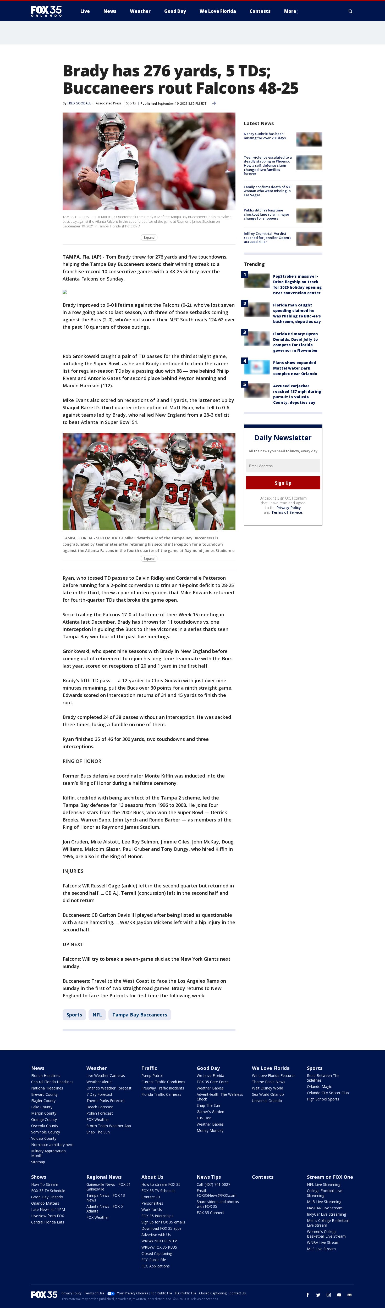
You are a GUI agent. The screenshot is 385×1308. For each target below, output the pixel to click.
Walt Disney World (267, 1088)
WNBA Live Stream (323, 1242)
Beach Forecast (99, 1106)
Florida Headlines (45, 1075)
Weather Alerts (99, 1081)
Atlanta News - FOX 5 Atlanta (104, 1209)
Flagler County (43, 1100)
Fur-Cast (204, 1117)
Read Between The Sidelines (323, 1078)
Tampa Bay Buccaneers (139, 1014)
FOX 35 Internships (157, 1215)
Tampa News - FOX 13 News (105, 1198)
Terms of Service (286, 512)
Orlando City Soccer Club (328, 1092)
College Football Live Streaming (324, 1193)
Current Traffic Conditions (163, 1081)
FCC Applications (155, 1266)
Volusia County (43, 1138)
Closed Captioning (156, 1253)
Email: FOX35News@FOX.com (216, 1193)
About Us (152, 1177)
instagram (328, 1295)
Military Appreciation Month (48, 1153)
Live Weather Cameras (105, 1075)
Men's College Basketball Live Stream (328, 1223)
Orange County (44, 1119)
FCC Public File (153, 1259)
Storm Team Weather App (108, 1125)
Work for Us (151, 1209)
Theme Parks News (268, 1081)
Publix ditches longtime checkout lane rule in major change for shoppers (266, 214)
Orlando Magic (319, 1086)
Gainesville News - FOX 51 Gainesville (108, 1187)
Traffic (149, 1068)
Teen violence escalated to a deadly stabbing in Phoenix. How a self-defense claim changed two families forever (268, 165)
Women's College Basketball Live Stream (326, 1234)
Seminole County (45, 1132)
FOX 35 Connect (210, 1212)
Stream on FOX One (330, 1177)
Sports (131, 103)
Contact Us (150, 1196)
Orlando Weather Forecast (108, 1088)
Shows (38, 1177)
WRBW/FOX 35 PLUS (159, 1247)
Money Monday (210, 1130)
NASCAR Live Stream (325, 1207)
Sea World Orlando (268, 1094)
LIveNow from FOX (47, 1215)
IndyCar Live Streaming (326, 1214)
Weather (96, 1068)
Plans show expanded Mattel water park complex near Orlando (295, 368)
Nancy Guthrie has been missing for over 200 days (265, 135)
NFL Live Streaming (323, 1184)
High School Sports (323, 1099)
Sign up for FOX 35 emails (163, 1222)
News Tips (209, 1177)
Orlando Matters (45, 1203)
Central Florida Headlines (52, 1081)
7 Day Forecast (99, 1094)
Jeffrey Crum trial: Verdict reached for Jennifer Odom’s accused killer (267, 237)
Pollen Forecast (99, 1113)
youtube (339, 1295)
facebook (308, 1295)
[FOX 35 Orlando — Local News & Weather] (48, 11)
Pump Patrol (152, 1075)
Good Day (208, 1068)
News (37, 1068)
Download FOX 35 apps (161, 1228)
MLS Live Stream (321, 1248)
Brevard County (44, 1094)
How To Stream (44, 1184)
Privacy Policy (289, 507)
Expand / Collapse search (351, 11)
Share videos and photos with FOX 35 (218, 1204)
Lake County (41, 1106)
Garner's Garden (210, 1111)
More (290, 11)
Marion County (43, 1113)
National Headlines (47, 1088)
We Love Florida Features (273, 1075)
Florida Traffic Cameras (161, 1094)
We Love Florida (210, 1075)
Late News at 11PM (48, 1209)
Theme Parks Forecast (105, 1100)
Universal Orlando (267, 1100)
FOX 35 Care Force (213, 1081)
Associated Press (108, 103)
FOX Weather (97, 1119)
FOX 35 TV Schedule (48, 1190)
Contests (262, 1177)
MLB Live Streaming (324, 1201)
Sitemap (38, 1161)
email (349, 1295)
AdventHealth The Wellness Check (220, 1097)
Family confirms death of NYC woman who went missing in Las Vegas (268, 190)
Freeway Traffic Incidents (162, 1088)
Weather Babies (210, 1088)
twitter (318, 1295)
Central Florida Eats (47, 1222)
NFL (97, 1014)
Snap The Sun (98, 1132)
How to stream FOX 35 (160, 1184)
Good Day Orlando (47, 1196)
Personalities (152, 1203)
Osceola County (44, 1125)
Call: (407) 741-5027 (213, 1184)
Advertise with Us (156, 1234)
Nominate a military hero (52, 1144)
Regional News (104, 1177)
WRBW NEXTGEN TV (159, 1240)
